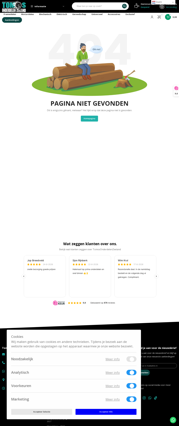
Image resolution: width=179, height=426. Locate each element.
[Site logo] (14, 6)
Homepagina (89, 118)
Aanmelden (143, 372)
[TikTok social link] (155, 398)
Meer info (113, 359)
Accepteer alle (106, 411)
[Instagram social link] (144, 398)
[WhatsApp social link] (150, 398)
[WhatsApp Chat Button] (173, 420)
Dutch (158, 2)
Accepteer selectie (41, 411)
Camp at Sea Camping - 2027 (57, 419)
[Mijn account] (152, 17)
